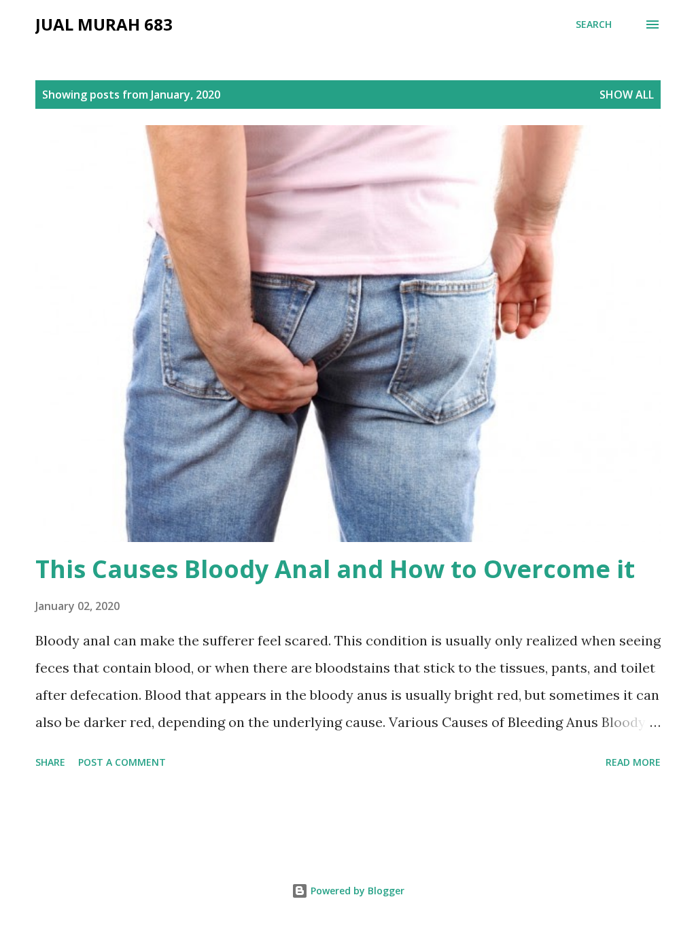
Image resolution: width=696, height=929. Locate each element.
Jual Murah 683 (104, 24)
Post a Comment (122, 762)
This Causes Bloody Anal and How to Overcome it (335, 569)
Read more (633, 762)
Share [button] (50, 762)
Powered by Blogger (356, 890)
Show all (626, 94)
